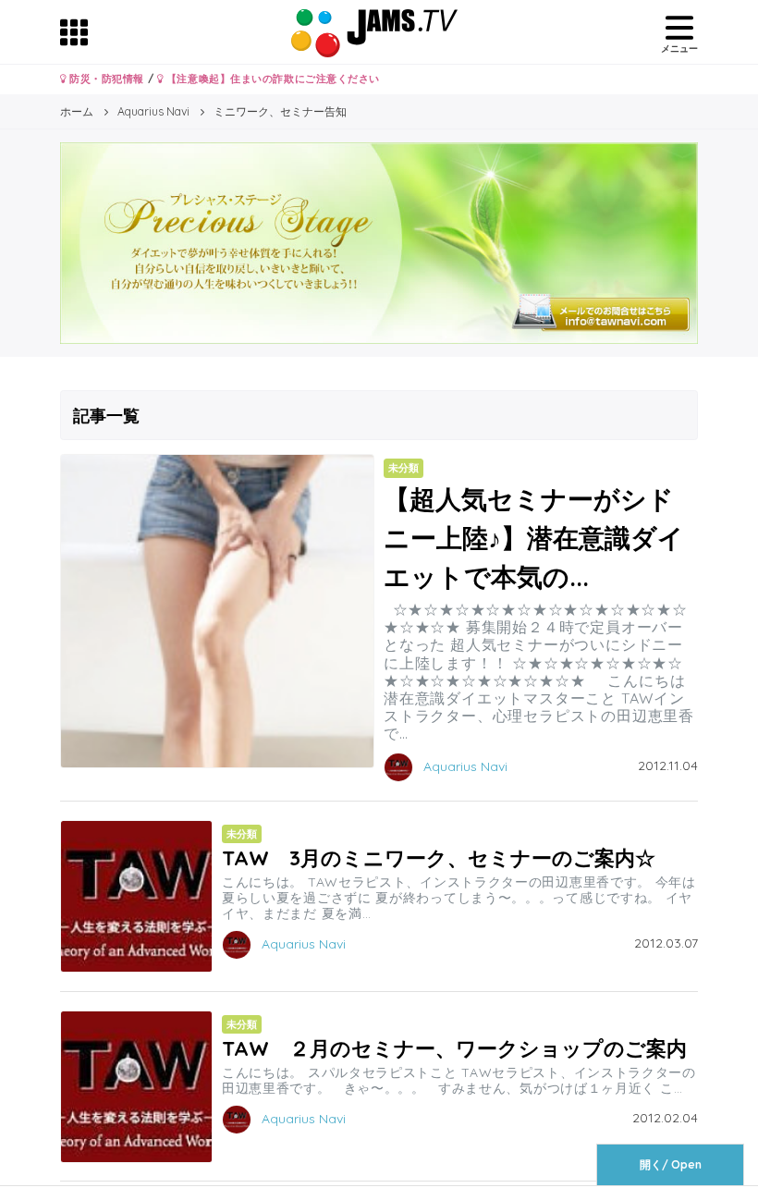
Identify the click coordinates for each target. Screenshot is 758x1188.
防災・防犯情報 (105, 78)
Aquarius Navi (465, 765)
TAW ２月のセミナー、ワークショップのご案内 (454, 1047)
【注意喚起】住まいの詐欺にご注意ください (271, 78)
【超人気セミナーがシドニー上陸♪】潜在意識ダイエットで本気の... (534, 538)
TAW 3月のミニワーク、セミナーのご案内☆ (438, 857)
